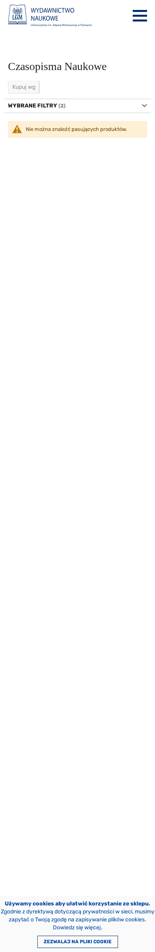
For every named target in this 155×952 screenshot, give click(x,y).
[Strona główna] (50, 16)
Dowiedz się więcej (77, 927)
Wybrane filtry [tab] (32, 105)
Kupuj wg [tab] (23, 87)
